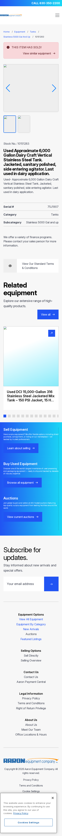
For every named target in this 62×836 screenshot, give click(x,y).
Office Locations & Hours (31, 734)
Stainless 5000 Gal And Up (16, 36)
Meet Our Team (31, 729)
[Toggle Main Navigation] (57, 15)
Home (6, 31)
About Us (31, 724)
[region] (28, 813)
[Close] (52, 798)
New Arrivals (31, 629)
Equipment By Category (31, 624)
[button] (4, 416)
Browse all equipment (20, 482)
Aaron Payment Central (31, 682)
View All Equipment (31, 619)
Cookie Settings (31, 791)
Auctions (31, 634)
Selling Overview (31, 660)
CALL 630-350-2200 (46, 3)
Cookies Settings (28, 822)
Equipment (19, 31)
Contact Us (31, 677)
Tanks (33, 31)
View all (45, 314)
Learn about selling (18, 448)
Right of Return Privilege (31, 708)
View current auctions (20, 517)
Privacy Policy (31, 698)
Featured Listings (31, 639)
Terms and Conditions (31, 703)
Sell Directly (31, 655)
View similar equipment (37, 53)
